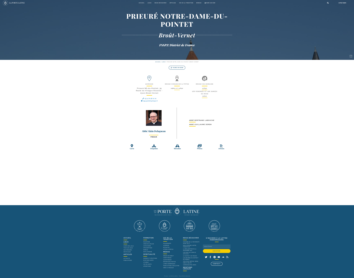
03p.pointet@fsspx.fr (150, 101)
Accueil (141, 2)
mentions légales (187, 268)
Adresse (149, 84)
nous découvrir (191, 238)
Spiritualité (149, 254)
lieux (126, 242)
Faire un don (210, 2)
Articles (173, 2)
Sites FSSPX (342, 3)
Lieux (149, 2)
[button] (327, 3)
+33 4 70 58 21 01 (150, 98)
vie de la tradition (168, 238)
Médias (198, 2)
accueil (157, 62)
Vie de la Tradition (186, 2)
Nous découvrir (160, 2)
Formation (148, 238)
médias (166, 252)
